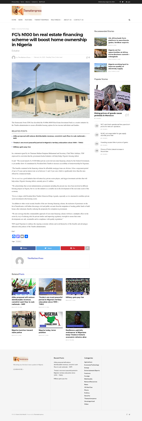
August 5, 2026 (71, 300)
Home (14, 20)
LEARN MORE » (18, 369)
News (21, 20)
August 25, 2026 (17, 307)
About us (27, 2)
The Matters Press (24, 57)
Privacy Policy (15, 2)
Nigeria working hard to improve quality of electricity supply (118, 66)
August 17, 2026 (44, 307)
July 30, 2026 (70, 340)
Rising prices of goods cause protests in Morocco (108, 114)
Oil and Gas (88, 387)
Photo (86, 390)
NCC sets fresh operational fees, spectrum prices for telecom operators (115, 125)
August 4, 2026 (17, 335)
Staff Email (42, 2)
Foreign (87, 376)
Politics (87, 393)
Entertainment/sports (92, 370)
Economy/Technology (23, 29)
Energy (43, 326)
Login (128, 2)
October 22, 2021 (114, 71)
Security (87, 396)
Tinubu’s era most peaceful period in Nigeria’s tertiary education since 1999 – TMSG (48, 143)
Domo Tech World (21, 414)
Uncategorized (89, 401)
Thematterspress (42, 20)
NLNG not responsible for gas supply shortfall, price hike (113, 134)
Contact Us (35, 2)
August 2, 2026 (44, 335)
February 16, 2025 (39, 57)
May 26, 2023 (112, 45)
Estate (18, 241)
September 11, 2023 (114, 59)
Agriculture (88, 362)
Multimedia (56, 20)
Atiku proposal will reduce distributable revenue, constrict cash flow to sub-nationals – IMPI (66, 364)
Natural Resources (90, 382)
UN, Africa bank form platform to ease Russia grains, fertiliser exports (118, 40)
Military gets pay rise (22, 147)
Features (28, 20)
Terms (22, 2)
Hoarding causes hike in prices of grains (114, 142)
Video (86, 404)
